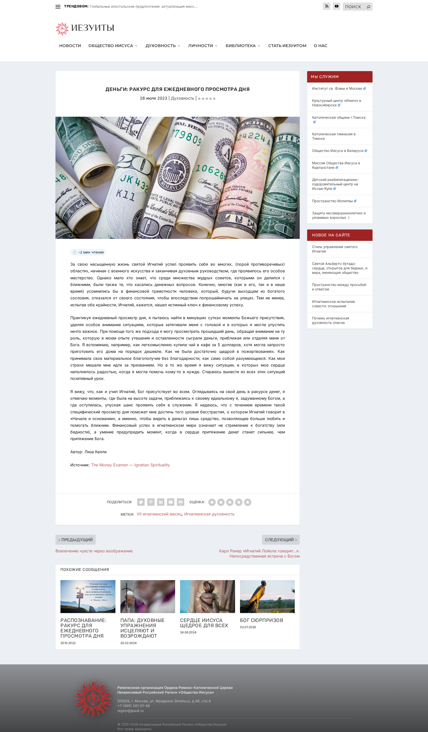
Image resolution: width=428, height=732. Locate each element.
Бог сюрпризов (261, 620)
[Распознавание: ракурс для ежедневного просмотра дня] (87, 596)
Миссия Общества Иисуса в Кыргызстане (336, 165)
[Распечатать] (181, 502)
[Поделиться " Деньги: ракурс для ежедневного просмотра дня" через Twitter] (141, 502)
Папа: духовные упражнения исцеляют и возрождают (142, 628)
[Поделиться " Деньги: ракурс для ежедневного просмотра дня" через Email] (171, 502)
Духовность (161, 46)
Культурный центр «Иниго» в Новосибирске (336, 102)
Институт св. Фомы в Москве (337, 88)
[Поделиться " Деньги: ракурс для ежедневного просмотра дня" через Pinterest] (151, 502)
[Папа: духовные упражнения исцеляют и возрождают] (147, 596)
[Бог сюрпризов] (267, 596)
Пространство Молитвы (332, 201)
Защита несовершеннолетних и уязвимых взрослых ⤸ (339, 215)
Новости (70, 46)
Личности (200, 46)
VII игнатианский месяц (159, 514)
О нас (320, 46)
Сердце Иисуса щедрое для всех (204, 622)
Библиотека (241, 46)
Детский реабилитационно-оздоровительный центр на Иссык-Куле (335, 184)
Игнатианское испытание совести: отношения (333, 303)
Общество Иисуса (110, 46)
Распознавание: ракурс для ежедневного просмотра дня (83, 628)
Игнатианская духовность (209, 514)
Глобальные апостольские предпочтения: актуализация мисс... (143, 6)
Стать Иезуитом (287, 46)
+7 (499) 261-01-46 (133, 706)
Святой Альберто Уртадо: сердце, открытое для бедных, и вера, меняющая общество (339, 268)
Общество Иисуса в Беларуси (337, 150)
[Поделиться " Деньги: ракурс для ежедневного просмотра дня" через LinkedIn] (161, 502)
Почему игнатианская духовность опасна (330, 320)
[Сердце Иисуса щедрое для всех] (207, 596)
